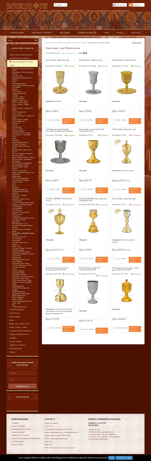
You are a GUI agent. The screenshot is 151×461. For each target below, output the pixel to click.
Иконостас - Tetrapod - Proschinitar (19, 196)
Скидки (15, 423)
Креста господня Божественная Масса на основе (22, 154)
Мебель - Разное (17, 214)
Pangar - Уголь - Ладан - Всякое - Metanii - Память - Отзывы (20, 325)
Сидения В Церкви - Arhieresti (22, 248)
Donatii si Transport (15, 341)
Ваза (13, 305)
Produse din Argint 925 (16, 309)
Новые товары (18, 426)
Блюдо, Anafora (17, 299)
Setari (111, 458)
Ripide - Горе (16, 246)
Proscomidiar (16, 240)
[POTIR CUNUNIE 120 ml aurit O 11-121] (60, 221)
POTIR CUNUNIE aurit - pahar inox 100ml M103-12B (93, 200)
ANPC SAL (48, 441)
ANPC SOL (48, 445)
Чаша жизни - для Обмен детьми (23, 233)
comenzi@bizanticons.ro (120, 10)
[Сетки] (84, 53)
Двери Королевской (18, 295)
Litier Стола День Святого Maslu (22, 203)
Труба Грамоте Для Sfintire (21, 293)
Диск (14, 184)
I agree (129, 458)
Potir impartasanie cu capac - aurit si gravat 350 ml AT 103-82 (125, 269)
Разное (14, 186)
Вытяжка (15, 193)
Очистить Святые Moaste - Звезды (20, 243)
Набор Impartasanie (18, 292)
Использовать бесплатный (20, 180)
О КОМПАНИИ (17, 32)
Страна (14, 269)
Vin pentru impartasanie (19, 307)
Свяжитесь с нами (20, 435)
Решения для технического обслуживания (20, 260)
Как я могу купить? (42, 32)
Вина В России (14, 313)
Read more (120, 458)
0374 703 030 (29, 10)
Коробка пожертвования (20, 178)
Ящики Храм (16, 176)
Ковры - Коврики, (15, 316)
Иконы (11, 320)
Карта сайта (17, 445)
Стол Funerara (16, 210)
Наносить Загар (17, 76)
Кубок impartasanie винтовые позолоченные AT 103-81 (57, 269)
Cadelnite (15, 95)
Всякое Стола (16, 114)
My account (121, 5)
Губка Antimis (16, 91)
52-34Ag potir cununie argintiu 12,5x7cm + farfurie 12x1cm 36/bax (59, 130)
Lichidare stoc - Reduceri (17, 345)
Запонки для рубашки (19, 93)
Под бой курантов (18, 131)
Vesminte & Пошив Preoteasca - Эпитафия (19, 336)
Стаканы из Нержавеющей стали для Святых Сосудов (23, 219)
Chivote (14, 125)
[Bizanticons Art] (28, 5)
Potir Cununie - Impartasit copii (57, 60)
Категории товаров (22, 48)
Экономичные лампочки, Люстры (23, 85)
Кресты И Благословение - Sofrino (23, 157)
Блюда (14, 231)
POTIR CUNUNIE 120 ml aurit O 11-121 (59, 200)
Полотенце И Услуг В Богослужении (19, 238)
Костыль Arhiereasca (18, 121)
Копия (14, 138)
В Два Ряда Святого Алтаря (21, 133)
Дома (47, 43)
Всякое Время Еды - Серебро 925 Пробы (23, 116)
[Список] (86, 53)
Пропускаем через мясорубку (21, 282)
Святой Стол (16, 256)
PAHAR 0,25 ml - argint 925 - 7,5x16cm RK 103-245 (90, 269)
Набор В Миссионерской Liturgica (20, 289)
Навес (14, 82)
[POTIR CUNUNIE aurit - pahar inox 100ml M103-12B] (93, 221)
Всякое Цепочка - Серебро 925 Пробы (22, 109)
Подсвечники (16, 257)
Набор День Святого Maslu (21, 252)
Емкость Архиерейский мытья (22, 301)
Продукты (54, 43)
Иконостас (15, 123)
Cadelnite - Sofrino (18, 97)
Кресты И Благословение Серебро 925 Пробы (20, 143)
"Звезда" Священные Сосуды (22, 265)
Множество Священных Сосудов (23, 254)
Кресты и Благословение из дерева (21, 147)
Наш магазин (18, 432)
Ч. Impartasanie (17, 201)
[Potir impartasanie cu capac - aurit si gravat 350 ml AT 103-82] (126, 290)
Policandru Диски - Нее (19, 223)
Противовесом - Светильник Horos (21, 135)
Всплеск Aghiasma (18, 271)
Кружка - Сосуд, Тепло (20, 100)
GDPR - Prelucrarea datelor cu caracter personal (59, 448)
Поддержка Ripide (18, 273)
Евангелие (15, 187)
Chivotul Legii (16, 127)
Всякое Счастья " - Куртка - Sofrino (21, 105)
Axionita (15, 80)
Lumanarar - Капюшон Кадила (22, 204)
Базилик (14, 89)
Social (120, 32)
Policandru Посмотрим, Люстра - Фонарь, (23, 226)
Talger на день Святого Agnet (21, 280)
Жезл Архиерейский (19, 83)
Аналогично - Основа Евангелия (22, 72)
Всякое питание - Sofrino (20, 119)
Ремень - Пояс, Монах (19, 170)
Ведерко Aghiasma (18, 99)
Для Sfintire (16, 222)
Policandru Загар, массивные (21, 229)
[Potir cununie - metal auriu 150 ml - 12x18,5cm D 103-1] (93, 152)
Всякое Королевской (19, 112)
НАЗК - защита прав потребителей (55, 438)
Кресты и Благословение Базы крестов (21, 151)
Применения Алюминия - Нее (22, 78)
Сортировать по (52, 53)
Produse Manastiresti (15, 348)
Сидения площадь (18, 250)
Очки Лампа (16, 216)
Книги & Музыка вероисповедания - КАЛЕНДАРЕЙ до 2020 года (21, 56)
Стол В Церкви (17, 206)
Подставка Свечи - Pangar (20, 263)
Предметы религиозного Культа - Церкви (21, 63)
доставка (65, 32)
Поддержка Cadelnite (19, 274)
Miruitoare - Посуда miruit (20, 212)
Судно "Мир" (16, 303)
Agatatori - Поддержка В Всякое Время (23, 69)
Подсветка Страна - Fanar (20, 199)
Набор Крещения (18, 286)
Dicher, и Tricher (17, 182)
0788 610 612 (65, 435)
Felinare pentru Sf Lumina (20, 191)
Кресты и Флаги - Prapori (20, 167)
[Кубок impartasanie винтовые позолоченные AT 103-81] (60, 290)
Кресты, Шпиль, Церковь (20, 165)
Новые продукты (87, 32)
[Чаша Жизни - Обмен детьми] (93, 82)
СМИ (106, 32)
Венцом (14, 169)
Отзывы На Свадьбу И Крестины (20, 331)
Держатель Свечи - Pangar (20, 278)
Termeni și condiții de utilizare (26, 438)
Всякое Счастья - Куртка (20, 102)
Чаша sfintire (16, 87)
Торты (14, 284)
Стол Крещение (17, 208)
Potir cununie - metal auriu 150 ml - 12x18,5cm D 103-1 (92, 130)
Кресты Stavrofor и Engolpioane (22, 163)
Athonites (12, 352)
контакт (135, 32)
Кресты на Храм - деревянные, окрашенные (22, 160)
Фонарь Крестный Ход (19, 189)
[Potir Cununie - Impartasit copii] (60, 82)
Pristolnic (15, 235)
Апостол (15, 74)
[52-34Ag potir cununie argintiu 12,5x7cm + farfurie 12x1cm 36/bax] (60, 152)
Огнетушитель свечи (18, 267)
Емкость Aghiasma (18, 297)
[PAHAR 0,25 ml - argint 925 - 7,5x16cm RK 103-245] (93, 292)
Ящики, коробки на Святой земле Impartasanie (23, 173)
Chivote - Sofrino (17, 129)
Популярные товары (21, 429)
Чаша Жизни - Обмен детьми (90, 60)
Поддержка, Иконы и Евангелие (23, 276)
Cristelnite (15, 140)
